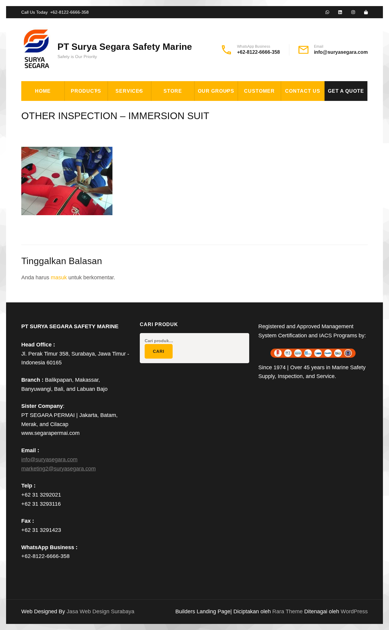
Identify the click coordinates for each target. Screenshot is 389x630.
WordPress (354, 611)
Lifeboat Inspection (138, 121)
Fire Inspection (132, 135)
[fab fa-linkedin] (340, 12)
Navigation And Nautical (101, 191)
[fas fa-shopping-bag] (366, 12)
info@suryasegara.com (341, 52)
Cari (158, 351)
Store (173, 91)
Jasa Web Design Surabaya (100, 611)
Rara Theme (288, 611)
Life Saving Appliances (99, 149)
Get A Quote (346, 91)
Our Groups (216, 91)
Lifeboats (82, 163)
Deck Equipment (90, 107)
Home (43, 91)
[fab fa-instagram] (353, 12)
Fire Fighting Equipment (101, 121)
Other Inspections (137, 149)
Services (129, 91)
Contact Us (302, 91)
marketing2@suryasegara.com (58, 469)
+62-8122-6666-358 (69, 12)
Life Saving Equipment (98, 135)
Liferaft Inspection (138, 107)
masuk (59, 277)
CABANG (208, 107)
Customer (259, 91)
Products (86, 91)
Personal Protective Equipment (97, 209)
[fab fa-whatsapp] (327, 12)
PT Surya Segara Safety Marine (124, 47)
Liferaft (80, 177)
